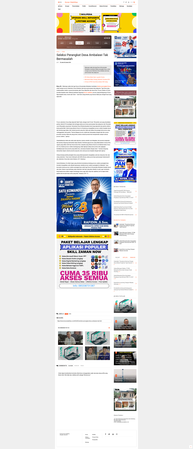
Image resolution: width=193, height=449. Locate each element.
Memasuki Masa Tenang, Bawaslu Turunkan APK (97, 79)
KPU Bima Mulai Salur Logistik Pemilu (94, 77)
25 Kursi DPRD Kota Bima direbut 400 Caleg (96, 82)
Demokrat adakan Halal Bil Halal (68, 357)
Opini (59, 9)
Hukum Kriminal (104, 6)
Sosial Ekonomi (92, 6)
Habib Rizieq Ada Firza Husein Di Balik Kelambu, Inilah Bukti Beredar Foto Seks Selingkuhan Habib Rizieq (123, 359)
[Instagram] (116, 434)
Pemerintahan (75, 6)
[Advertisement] (68, 74)
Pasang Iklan (95, 439)
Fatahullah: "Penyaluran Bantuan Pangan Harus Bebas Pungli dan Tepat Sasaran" (127, 226)
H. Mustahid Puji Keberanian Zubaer (69, 341)
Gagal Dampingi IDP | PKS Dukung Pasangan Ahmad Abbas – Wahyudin (123, 309)
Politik (84, 6)
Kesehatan (129, 6)
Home (60, 6)
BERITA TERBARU (120, 220)
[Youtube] (128, 2)
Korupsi (67, 6)
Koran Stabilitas (71, 2)
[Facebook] (123, 2)
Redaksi (94, 434)
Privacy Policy (95, 437)
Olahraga (121, 6)
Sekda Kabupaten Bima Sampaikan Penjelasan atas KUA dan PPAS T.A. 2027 (127, 242)
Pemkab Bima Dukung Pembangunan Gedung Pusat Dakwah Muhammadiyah (124, 344)
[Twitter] (126, 2)
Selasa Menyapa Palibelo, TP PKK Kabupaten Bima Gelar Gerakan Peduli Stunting (127, 234)
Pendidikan (113, 6)
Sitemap (87, 442)
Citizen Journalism (87, 438)
